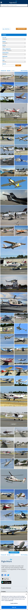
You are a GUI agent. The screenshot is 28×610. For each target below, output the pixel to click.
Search (4, 63)
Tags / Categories (6, 48)
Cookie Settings (14, 603)
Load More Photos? (14, 552)
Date (3, 60)
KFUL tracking (24, 70)
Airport (4, 41)
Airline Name (5, 52)
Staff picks (4, 56)
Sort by (4, 45)
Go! (18, 65)
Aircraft (4, 37)
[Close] (26, 594)
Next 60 (8, 70)
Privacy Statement (9, 600)
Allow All (14, 607)
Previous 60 (3, 70)
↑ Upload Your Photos (21, 28)
